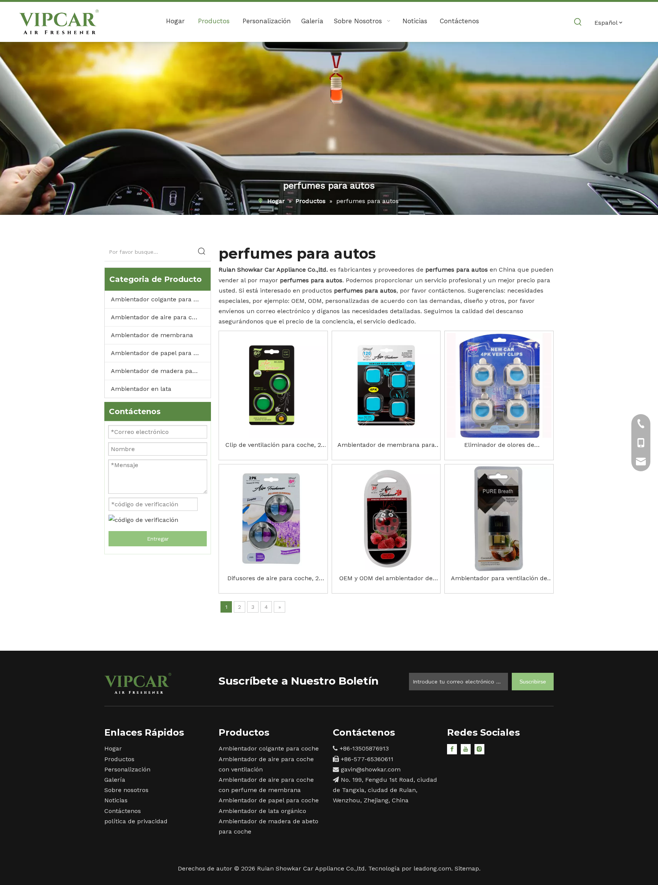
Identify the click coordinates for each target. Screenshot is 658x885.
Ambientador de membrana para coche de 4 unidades (386, 445)
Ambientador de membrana (152, 335)
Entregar (158, 539)
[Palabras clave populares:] (578, 22)
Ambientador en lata (141, 388)
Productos (119, 759)
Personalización (127, 769)
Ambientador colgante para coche (161, 299)
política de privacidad (136, 821)
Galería (114, 779)
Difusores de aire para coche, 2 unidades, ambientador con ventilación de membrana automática (273, 579)
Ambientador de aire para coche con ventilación (161, 317)
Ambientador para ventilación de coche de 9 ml (499, 579)
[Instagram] (479, 748)
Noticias (116, 800)
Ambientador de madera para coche (161, 370)
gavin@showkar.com (371, 769)
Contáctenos (122, 811)
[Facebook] (452, 748)
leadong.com (432, 868)
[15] (137, 683)
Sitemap (467, 868)
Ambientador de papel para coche (161, 353)
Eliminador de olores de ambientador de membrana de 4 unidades (499, 445)
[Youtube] (466, 748)
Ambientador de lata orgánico (262, 811)
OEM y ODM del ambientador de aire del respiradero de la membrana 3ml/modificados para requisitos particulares (386, 579)
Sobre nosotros (126, 790)
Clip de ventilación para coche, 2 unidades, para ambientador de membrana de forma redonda (273, 445)
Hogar (113, 748)
